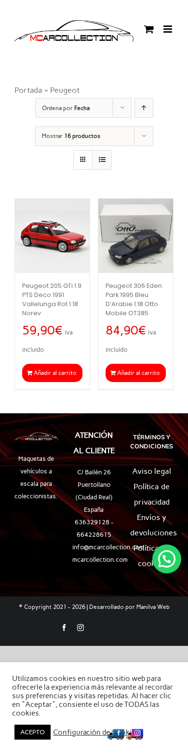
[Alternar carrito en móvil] (149, 29)
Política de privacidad (152, 494)
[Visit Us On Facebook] (115, 732)
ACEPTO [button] (32, 732)
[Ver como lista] (102, 159)
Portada (28, 90)
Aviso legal (151, 471)
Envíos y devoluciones (152, 525)
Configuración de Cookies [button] (96, 732)
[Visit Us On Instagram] (134, 732)
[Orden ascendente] (143, 108)
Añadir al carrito (55, 373)
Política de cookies (152, 556)
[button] (166, 558)
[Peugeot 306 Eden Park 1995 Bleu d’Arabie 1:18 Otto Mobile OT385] (135, 235)
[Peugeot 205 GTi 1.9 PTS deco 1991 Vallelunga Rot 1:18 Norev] (52, 235)
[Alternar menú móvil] (168, 29)
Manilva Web (153, 607)
